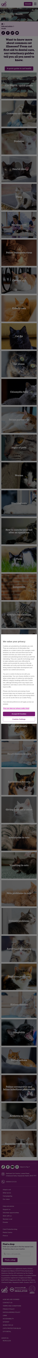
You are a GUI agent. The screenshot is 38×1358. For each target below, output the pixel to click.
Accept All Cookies (19, 714)
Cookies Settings (19, 719)
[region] (19, 679)
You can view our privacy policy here (16, 708)
